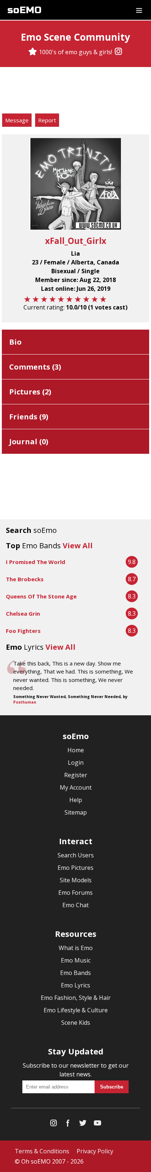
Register (75, 775)
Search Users (76, 855)
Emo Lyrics (75, 985)
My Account (76, 787)
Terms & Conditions (42, 1151)
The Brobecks (25, 579)
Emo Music (76, 960)
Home (75, 750)
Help (75, 800)
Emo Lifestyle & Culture (76, 1010)
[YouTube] (97, 1125)
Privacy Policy (95, 1151)
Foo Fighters (23, 630)
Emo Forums (75, 893)
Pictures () (30, 392)
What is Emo (76, 948)
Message (17, 120)
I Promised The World (35, 561)
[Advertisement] (75, 91)
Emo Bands (75, 973)
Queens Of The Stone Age (41, 596)
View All (78, 545)
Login (76, 763)
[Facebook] (68, 1125)
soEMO (24, 10)
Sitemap (76, 812)
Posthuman (24, 702)
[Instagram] (118, 52)
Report (47, 120)
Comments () (35, 367)
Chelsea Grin (23, 613)
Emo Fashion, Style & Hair (76, 998)
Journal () (28, 441)
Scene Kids (75, 1023)
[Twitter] (82, 1125)
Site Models (76, 880)
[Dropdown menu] (139, 10)
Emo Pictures (75, 868)
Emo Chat (75, 905)
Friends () (28, 417)
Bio (15, 342)
